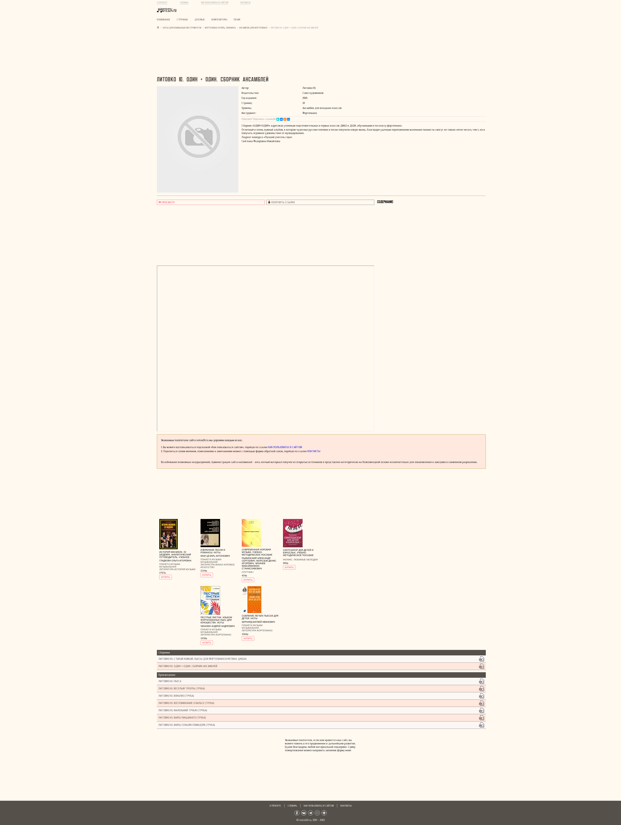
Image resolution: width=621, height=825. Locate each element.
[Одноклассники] (284, 119)
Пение (237, 19)
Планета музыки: (170, 564)
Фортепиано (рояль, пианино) (220, 28)
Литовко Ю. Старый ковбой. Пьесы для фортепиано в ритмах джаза (202, 658)
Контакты (245, 2)
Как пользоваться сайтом (214, 2)
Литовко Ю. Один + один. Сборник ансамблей (187, 666)
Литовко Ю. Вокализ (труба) (176, 695)
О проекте (162, 2)
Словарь (184, 2)
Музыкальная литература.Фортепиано (216, 633)
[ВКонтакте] (281, 119)
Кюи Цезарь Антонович (215, 556)
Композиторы (219, 19)
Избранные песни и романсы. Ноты (213, 551)
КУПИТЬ (165, 577)
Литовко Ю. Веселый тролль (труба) (181, 688)
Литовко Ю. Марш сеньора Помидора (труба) (186, 724)
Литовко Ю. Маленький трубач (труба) (182, 710)
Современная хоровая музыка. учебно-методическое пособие (257, 552)
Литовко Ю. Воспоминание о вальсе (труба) (186, 703)
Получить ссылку (283, 202)
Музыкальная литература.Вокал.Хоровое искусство (218, 565)
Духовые (200, 19)
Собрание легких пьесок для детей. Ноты (260, 617)
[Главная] (158, 27)
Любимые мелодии (306, 559)
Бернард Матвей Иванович (258, 622)
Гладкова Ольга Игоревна (175, 560)
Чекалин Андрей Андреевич (218, 626)
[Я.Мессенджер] (277, 119)
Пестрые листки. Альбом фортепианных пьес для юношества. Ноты (216, 620)
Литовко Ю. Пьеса (169, 681)
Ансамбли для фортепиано (253, 28)
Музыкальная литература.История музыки (177, 568)
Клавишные (163, 19)
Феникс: (288, 559)
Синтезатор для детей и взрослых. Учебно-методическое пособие (298, 553)
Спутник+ (248, 572)
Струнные (182, 19)
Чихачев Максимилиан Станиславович (253, 566)
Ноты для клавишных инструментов (182, 28)
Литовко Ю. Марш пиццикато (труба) (182, 717)
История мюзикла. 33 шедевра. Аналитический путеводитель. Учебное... (175, 554)
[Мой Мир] (288, 119)
